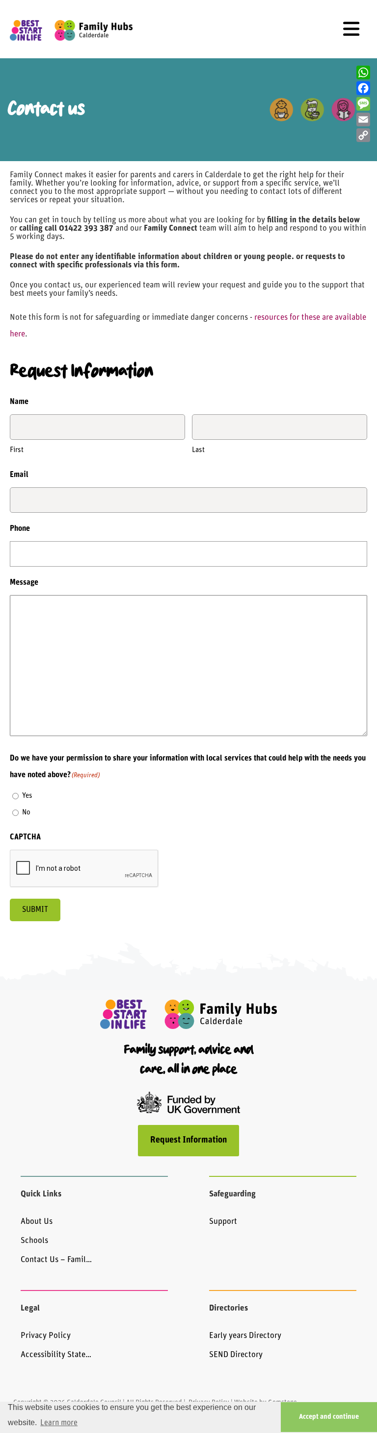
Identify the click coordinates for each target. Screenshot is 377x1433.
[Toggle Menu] (351, 29)
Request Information (188, 1140)
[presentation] (84, 869)
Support (223, 1222)
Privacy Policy (46, 1336)
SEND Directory (236, 1355)
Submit (35, 910)
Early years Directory (245, 1336)
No (26, 812)
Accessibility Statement (57, 1355)
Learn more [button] (59, 1423)
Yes (27, 796)
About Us (37, 1222)
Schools (34, 1241)
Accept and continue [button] (329, 1417)
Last (198, 450)
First (17, 450)
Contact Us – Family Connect (57, 1260)
